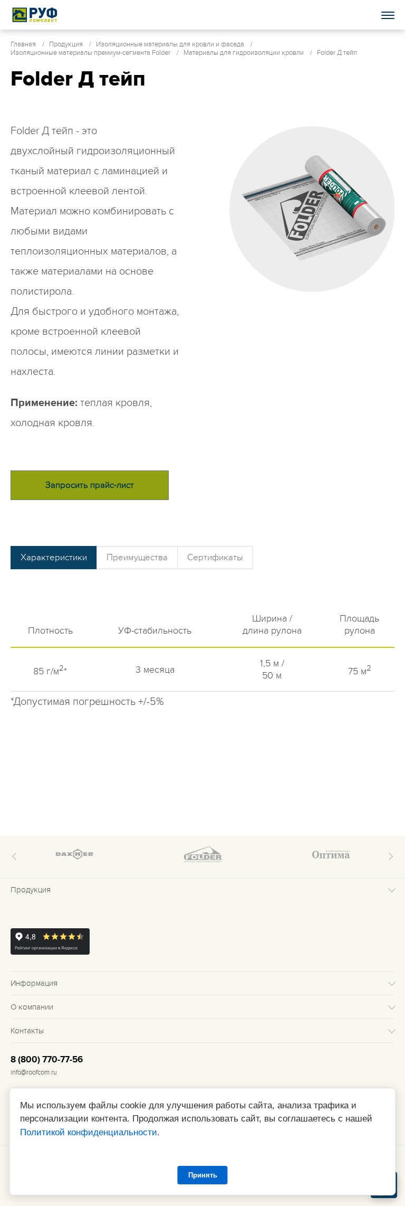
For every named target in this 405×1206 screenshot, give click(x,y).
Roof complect (35, 14)
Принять (202, 1175)
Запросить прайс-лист (89, 485)
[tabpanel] (312, 209)
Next (389, 856)
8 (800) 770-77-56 (47, 1059)
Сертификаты (215, 557)
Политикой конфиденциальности (88, 1132)
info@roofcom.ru (34, 1072)
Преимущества (137, 557)
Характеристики (54, 557)
